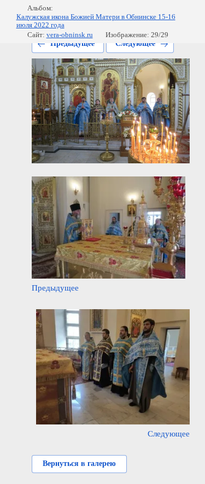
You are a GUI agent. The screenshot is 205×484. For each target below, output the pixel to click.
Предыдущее (72, 43)
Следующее (135, 43)
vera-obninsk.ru (69, 35)
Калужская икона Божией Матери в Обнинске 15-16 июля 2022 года (95, 21)
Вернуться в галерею (79, 463)
